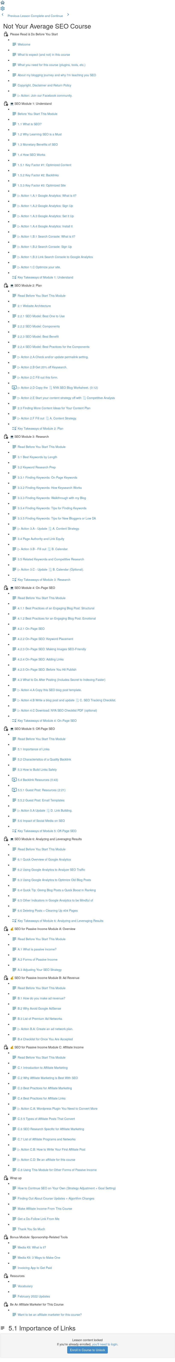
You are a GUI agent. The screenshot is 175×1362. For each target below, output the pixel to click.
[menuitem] (2, 10)
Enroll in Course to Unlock (87, 1350)
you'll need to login (104, 1344)
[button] (2, 4)
